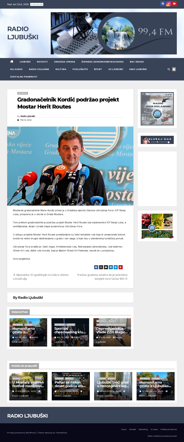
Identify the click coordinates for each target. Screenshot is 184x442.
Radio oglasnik (39, 69)
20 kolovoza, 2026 (110, 391)
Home (123, 429)
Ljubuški (25, 61)
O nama (154, 429)
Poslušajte (80, 69)
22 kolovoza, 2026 (26, 391)
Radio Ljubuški (28, 116)
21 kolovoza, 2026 (67, 391)
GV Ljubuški (115, 69)
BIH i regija (137, 61)
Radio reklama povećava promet (162, 436)
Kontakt (132, 429)
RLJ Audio (16, 69)
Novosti (42, 61)
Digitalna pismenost (24, 76)
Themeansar (61, 432)
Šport (98, 69)
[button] (169, 69)
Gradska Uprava (64, 61)
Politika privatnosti (169, 429)
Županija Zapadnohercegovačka (103, 61)
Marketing (143, 429)
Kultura (60, 69)
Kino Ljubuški (138, 69)
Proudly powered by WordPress (21, 432)
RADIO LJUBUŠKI (27, 416)
